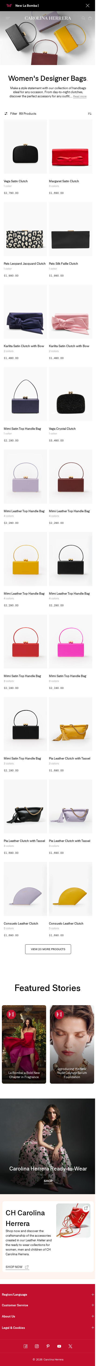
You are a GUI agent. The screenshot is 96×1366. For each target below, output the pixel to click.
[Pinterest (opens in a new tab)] (48, 1346)
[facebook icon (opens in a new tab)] (25, 1346)
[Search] (80, 18)
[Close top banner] (84, 5)
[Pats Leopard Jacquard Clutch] (25, 229)
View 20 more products (48, 949)
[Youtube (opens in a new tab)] (59, 1346)
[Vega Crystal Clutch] (70, 394)
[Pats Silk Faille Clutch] (70, 229)
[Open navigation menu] (8, 18)
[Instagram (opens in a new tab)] (37, 1346)
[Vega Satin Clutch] (25, 147)
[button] (79, 96)
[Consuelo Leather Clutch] (25, 889)
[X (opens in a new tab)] (70, 1346)
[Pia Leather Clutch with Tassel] (70, 724)
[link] (48, 1181)
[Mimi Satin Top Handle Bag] (25, 394)
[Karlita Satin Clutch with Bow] (25, 312)
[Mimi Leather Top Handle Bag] (25, 477)
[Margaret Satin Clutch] (70, 147)
